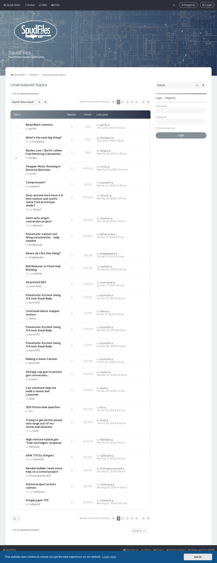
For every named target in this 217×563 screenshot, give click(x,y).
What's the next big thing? (44, 137)
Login (159, 98)
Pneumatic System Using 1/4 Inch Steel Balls (43, 296)
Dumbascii (38, 141)
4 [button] (132, 102)
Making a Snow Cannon (41, 359)
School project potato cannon (41, 486)
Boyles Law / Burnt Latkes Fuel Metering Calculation (44, 152)
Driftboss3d (35, 244)
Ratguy (33, 158)
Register (170, 98)
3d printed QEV (36, 282)
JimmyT (37, 209)
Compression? (36, 182)
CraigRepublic (36, 257)
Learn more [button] (109, 556)
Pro (31, 411)
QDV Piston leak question (43, 407)
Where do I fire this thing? (43, 253)
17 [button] (143, 102)
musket (33, 379)
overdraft (34, 186)
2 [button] (122, 102)
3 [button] (127, 102)
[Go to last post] (109, 125)
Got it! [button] (198, 557)
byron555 (34, 302)
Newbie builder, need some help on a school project (44, 470)
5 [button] (136, 102)
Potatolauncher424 (40, 475)
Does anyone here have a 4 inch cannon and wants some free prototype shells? (44, 200)
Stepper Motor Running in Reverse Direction (43, 168)
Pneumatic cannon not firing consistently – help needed (42, 237)
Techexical (38, 491)
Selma (32, 318)
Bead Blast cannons (39, 124)
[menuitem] (30, 4)
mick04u (37, 273)
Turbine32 (38, 459)
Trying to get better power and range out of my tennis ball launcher (44, 423)
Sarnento (38, 225)
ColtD (36, 431)
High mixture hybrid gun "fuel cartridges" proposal (43, 441)
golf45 (32, 128)
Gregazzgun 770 (37, 500)
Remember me (167, 128)
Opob (32, 398)
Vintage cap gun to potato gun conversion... (44, 373)
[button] (113, 102)
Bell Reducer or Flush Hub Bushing (43, 268)
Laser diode (35, 286)
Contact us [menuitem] (132, 550)
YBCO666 (34, 447)
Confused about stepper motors (43, 312)
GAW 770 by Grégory (40, 455)
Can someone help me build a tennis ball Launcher (41, 391)
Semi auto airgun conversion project (39, 219)
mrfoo (32, 173)
